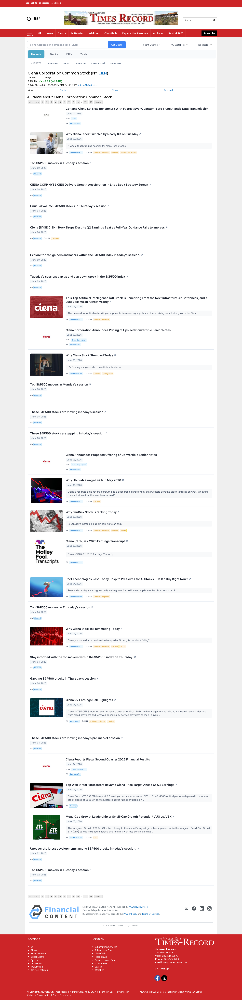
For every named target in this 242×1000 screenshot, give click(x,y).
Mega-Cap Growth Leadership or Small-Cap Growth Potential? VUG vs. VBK (120, 816)
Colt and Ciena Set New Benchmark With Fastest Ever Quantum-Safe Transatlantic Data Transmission (137, 108)
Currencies (80, 63)
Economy (114, 152)
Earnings (55, 238)
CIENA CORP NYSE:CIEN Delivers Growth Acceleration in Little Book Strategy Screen (90, 184)
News (66, 63)
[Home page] (121, 17)
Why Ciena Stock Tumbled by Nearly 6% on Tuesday (103, 134)
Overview (53, 63)
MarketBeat (74, 721)
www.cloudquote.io (138, 906)
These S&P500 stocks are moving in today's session (68, 412)
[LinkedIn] (201, 912)
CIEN (102, 73)
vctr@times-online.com (175, 962)
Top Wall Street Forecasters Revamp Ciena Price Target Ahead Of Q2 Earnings (121, 784)
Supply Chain (108, 374)
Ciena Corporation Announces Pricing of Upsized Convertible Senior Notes (118, 330)
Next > (98, 102)
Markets (36, 54)
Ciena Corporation (79, 340)
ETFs (69, 54)
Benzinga (73, 806)
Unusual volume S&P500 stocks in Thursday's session (70, 206)
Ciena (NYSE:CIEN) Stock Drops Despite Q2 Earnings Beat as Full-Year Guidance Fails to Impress (99, 227)
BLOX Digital (196, 991)
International (98, 63)
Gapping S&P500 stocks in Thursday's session (64, 678)
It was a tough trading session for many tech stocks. (97, 145)
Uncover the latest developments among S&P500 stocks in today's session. (84, 848)
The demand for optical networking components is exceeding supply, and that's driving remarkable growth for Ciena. (133, 313)
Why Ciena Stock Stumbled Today (91, 355)
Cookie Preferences (62, 995)
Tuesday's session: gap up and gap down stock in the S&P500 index (79, 276)
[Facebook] (194, 912)
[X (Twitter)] (186, 912)
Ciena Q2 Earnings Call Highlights (91, 700)
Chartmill (37, 174)
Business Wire (75, 123)
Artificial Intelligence (101, 152)
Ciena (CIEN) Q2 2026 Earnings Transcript (97, 541)
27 (85, 102)
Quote (63, 90)
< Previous (34, 102)
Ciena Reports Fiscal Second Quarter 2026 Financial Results (108, 759)
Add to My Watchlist (87, 85)
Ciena (74, 119)
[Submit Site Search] (214, 20)
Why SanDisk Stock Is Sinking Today (93, 512)
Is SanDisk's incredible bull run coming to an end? (95, 523)
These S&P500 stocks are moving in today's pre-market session (76, 738)
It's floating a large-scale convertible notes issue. (95, 367)
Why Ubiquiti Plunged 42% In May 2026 (95, 480)
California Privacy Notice (38, 995)
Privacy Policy (130, 913)
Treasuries (115, 63)
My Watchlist (178, 44)
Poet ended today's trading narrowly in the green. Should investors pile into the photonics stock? (122, 590)
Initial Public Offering (128, 152)
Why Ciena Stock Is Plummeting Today (94, 628)
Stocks (54, 54)
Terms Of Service (150, 913)
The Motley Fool (76, 152)
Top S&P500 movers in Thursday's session (61, 607)
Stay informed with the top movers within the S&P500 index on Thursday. (83, 657)
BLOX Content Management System (168, 991)
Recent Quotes (150, 44)
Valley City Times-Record (55, 991)
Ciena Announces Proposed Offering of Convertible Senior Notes (111, 455)
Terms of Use (107, 991)
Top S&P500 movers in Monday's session (60, 384)
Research (169, 90)
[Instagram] (209, 912)
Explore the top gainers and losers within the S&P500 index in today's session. (86, 255)
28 (91, 102)
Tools (83, 54)
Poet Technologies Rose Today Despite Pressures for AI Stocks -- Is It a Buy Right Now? (128, 579)
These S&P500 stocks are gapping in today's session (69, 433)
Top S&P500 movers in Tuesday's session (61, 163)
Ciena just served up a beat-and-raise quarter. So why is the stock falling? (109, 640)
